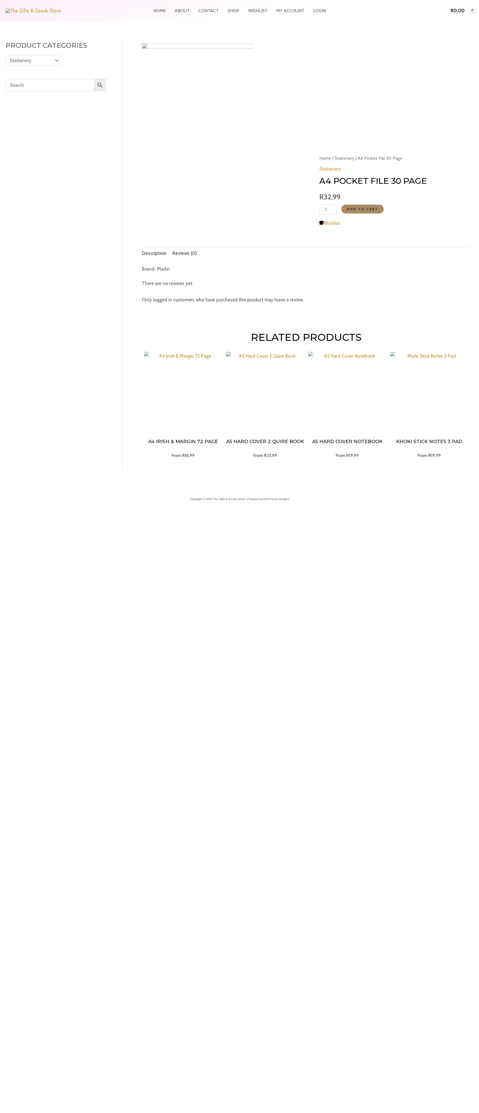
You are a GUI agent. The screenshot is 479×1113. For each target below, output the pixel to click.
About (182, 10)
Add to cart (362, 209)
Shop (233, 10)
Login (319, 10)
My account (290, 10)
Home (159, 10)
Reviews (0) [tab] (184, 253)
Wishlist (257, 10)
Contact (208, 10)
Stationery (344, 158)
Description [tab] (154, 253)
